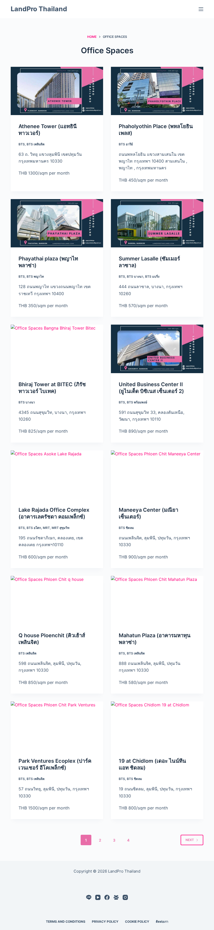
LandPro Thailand (39, 9)
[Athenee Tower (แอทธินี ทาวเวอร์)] (57, 91)
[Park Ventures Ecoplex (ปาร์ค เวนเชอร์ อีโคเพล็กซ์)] (57, 725)
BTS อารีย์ (126, 144)
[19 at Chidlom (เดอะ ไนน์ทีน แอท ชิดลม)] (157, 725)
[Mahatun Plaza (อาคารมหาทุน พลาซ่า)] (157, 600)
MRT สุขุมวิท (60, 528)
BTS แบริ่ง (152, 276)
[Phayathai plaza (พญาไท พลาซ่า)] (57, 223)
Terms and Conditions (65, 921)
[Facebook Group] (116, 897)
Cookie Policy (137, 921)
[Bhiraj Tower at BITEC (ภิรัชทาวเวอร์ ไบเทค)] (57, 349)
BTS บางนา (135, 276)
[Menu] (201, 9)
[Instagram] (125, 897)
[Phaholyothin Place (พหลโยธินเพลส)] (157, 91)
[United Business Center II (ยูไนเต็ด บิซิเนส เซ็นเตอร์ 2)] (157, 349)
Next (190, 840)
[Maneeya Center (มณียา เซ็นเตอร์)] (157, 474)
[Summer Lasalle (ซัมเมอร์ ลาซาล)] (157, 223)
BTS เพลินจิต (36, 144)
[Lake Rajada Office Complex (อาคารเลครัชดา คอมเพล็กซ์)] (57, 474)
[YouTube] (97, 897)
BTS (22, 144)
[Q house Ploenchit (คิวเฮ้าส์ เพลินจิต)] (57, 600)
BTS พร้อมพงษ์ (137, 402)
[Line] (88, 897)
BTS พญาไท (35, 276)
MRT (46, 528)
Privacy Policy (105, 921)
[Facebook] (107, 897)
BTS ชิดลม (126, 528)
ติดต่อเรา (162, 921)
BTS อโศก (34, 528)
